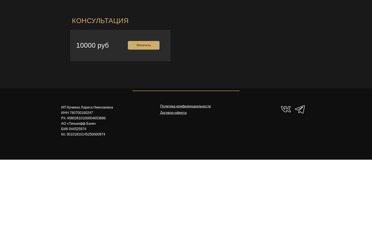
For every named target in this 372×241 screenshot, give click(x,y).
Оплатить (143, 45)
